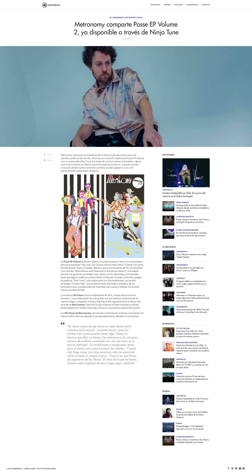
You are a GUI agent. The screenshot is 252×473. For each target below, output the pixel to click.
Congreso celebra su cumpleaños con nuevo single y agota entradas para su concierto (191, 284)
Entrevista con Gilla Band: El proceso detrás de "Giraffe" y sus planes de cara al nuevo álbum (192, 365)
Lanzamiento (118, 17)
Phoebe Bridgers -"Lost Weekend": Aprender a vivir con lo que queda (190, 427)
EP (110, 17)
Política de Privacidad (46, 469)
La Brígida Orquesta (185, 217)
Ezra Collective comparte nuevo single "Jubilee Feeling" (191, 256)
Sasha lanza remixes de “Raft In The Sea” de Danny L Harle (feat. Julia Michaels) (192, 311)
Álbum (179, 423)
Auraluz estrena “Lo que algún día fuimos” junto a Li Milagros (189, 269)
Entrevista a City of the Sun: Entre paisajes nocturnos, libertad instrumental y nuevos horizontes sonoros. (192, 333)
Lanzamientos (192, 4)
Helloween (180, 292)
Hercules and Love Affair (186, 342)
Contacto (206, 4)
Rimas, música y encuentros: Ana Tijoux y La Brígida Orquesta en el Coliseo (192, 221)
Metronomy (131, 17)
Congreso (180, 278)
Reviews (167, 4)
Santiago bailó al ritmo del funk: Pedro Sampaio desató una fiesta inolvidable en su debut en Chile (192, 208)
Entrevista (181, 359)
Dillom (179, 409)
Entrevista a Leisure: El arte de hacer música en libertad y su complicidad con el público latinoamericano (192, 379)
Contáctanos (30, 469)
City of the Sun (182, 328)
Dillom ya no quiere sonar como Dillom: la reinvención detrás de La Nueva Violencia (192, 414)
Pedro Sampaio (182, 202)
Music (140, 17)
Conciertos (178, 4)
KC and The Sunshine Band (187, 230)
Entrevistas (156, 4)
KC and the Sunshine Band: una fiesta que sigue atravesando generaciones (191, 234)
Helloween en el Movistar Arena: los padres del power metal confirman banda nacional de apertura (192, 298)
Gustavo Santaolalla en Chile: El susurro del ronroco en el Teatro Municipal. (183, 194)
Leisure (179, 373)
